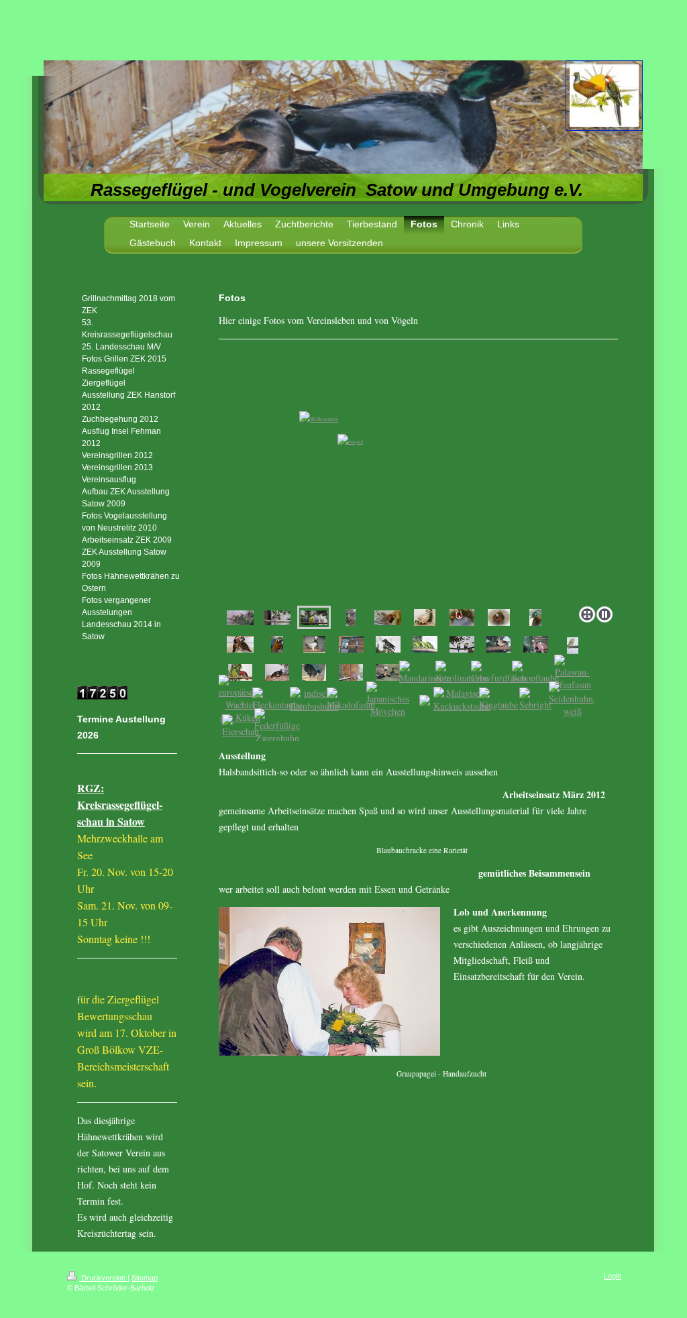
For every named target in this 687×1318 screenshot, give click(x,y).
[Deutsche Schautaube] (314, 644)
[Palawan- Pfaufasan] (572, 673)
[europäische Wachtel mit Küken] (240, 699)
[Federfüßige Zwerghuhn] (277, 726)
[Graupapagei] (351, 617)
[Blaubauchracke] (462, 644)
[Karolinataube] (461, 672)
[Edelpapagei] (240, 672)
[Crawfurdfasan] (499, 672)
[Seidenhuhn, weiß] (572, 699)
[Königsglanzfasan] (535, 617)
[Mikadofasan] (351, 699)
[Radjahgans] (388, 672)
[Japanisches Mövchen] (387, 699)
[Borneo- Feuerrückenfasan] (277, 672)
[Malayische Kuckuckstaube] (461, 699)
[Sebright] (535, 699)
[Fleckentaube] (277, 699)
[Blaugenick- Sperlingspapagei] (572, 645)
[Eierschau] (240, 726)
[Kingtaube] (498, 699)
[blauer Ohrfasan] (462, 617)
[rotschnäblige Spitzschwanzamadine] (498, 644)
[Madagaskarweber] (387, 617)
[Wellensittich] (418, 481)
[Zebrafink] (240, 617)
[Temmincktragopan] (351, 672)
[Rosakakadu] (535, 644)
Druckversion (103, 1278)
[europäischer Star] (388, 644)
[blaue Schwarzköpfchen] (351, 644)
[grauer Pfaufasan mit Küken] (314, 672)
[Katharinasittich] (425, 644)
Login (612, 1276)
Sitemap (144, 1278)
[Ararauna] (277, 644)
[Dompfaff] (277, 617)
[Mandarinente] (240, 644)
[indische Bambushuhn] (314, 699)
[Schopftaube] (535, 672)
